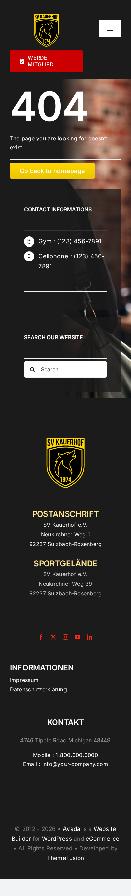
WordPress (57, 838)
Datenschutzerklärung (38, 689)
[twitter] (38, 288)
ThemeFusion (65, 858)
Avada (71, 828)
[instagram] (51, 288)
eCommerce (102, 838)
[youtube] (77, 637)
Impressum (24, 680)
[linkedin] (89, 637)
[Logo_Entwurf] (46, 12)
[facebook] (26, 288)
